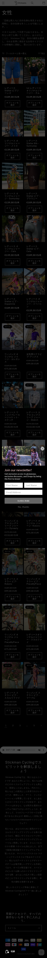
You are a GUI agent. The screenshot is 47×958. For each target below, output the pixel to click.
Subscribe (23, 500)
